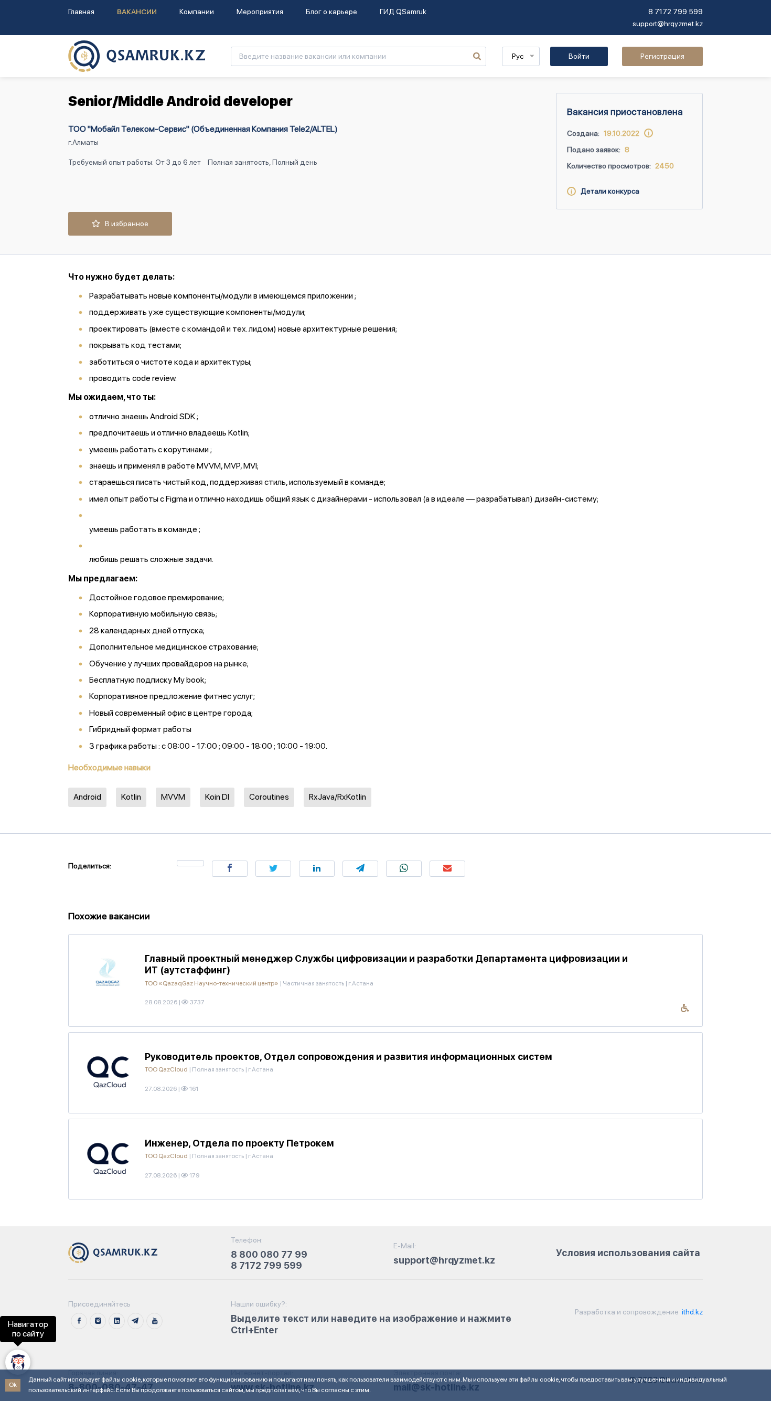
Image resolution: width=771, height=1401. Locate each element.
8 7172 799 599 (675, 11)
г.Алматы (83, 142)
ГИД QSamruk (403, 11)
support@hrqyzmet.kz (668, 23)
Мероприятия (260, 11)
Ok (13, 1384)
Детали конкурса (607, 191)
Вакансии (137, 11)
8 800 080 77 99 (269, 1254)
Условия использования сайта (628, 1252)
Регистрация (662, 56)
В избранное (124, 223)
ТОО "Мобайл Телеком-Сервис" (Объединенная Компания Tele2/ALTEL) (203, 129)
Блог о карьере (331, 11)
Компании (196, 11)
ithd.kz (691, 1312)
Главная (81, 11)
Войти (579, 56)
